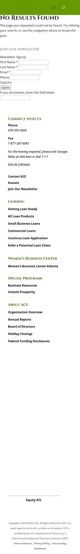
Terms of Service (23, 543)
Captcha (6, 82)
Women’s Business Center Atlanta (33, 266)
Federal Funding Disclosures (29, 341)
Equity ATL (34, 500)
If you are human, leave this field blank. (27, 92)
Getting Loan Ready (22, 209)
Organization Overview (25, 312)
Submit (5, 87)
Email (5, 72)
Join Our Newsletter (22, 189)
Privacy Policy (42, 543)
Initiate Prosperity (21, 292)
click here (25, 157)
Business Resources (22, 285)
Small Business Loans (24, 223)
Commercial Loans (22, 231)
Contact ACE (17, 176)
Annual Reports (19, 319)
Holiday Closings (20, 334)
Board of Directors (21, 326)
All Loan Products (21, 216)
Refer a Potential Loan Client (29, 245)
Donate (13, 183)
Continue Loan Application (28, 238)
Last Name (8, 67)
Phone (5, 77)
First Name (9, 62)
